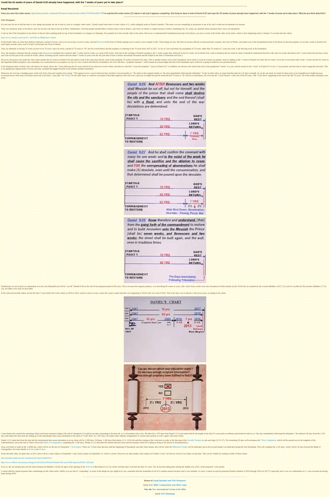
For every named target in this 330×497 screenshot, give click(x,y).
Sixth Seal (90, 467)
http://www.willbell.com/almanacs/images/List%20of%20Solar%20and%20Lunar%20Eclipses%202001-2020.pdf (47, 462)
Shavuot (100, 42)
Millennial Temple (179, 447)
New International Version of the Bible (169, 489)
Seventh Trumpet (194, 440)
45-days (42, 449)
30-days (31, 449)
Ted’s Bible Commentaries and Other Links (168, 485)
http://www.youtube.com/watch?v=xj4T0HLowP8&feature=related (28, 37)
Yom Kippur (76, 447)
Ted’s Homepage (167, 494)
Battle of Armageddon (52, 442)
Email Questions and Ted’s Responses (169, 480)
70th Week (65, 75)
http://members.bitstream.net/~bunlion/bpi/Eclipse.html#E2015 (26, 458)
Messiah (46, 53)
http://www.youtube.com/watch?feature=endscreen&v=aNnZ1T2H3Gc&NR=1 (66, 13)
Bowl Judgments (269, 440)
